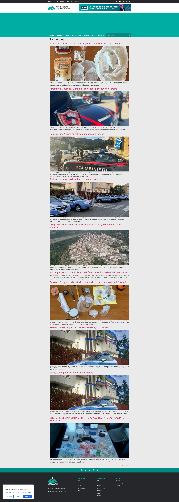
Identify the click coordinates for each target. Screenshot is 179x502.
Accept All (27, 496)
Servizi (62, 1)
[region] (18, 492)
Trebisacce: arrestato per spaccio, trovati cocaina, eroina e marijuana (86, 43)
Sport (93, 35)
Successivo (125, 465)
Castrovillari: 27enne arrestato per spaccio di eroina (77, 134)
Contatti (77, 1)
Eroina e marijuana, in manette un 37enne (71, 372)
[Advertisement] (89, 23)
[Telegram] (126, 1)
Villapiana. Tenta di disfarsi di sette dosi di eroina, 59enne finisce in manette (85, 225)
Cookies (118, 485)
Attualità (51, 35)
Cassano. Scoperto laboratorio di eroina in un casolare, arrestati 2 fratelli (88, 282)
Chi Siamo (55, 1)
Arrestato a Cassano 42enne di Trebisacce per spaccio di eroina (83, 88)
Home (49, 1)
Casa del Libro (69, 1)
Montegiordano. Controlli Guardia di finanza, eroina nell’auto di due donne (88, 272)
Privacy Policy (119, 483)
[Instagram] (130, 1)
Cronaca (59, 35)
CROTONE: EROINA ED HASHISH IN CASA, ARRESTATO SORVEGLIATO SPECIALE (87, 419)
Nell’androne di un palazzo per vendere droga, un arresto (79, 327)
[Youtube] (123, 1)
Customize (9, 496)
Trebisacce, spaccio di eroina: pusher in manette (75, 179)
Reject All (18, 496)
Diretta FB (101, 35)
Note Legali (119, 480)
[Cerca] (129, 35)
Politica (67, 35)
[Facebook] (116, 1)
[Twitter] (120, 1)
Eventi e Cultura (76, 35)
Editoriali (86, 35)
